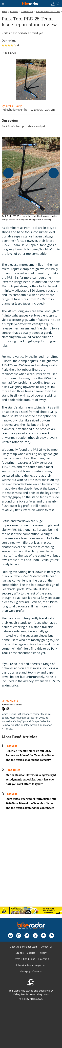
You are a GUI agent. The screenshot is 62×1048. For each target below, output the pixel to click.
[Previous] (8, 173)
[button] (31, 179)
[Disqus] (31, 861)
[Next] (53, 173)
